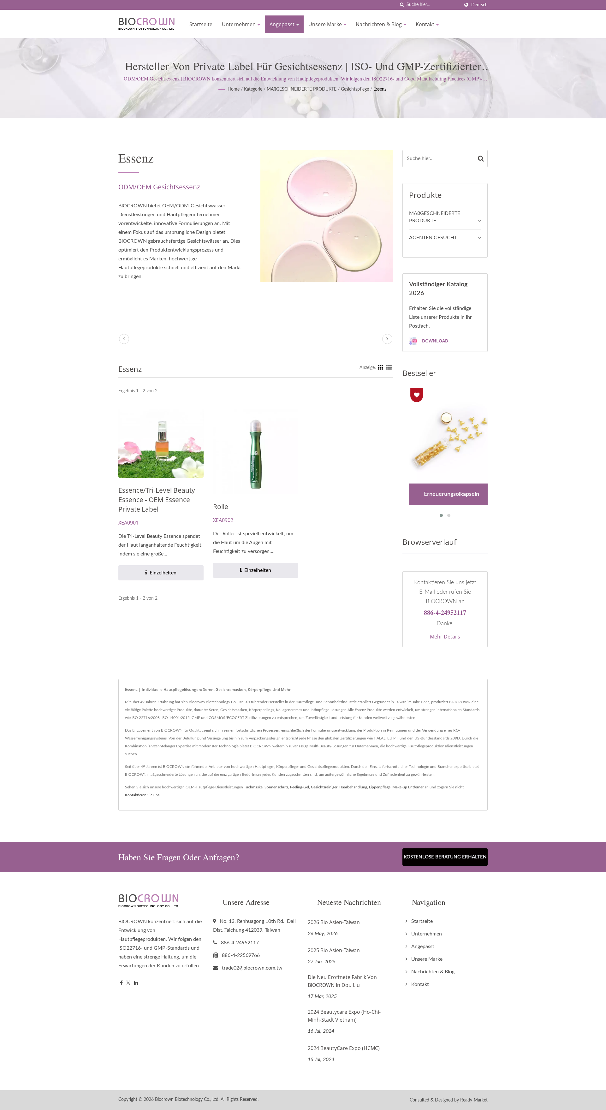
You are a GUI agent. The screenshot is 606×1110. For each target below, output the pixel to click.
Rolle (220, 506)
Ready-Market (474, 1100)
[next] (387, 339)
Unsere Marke (325, 24)
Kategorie (253, 89)
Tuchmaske (253, 787)
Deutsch (479, 5)
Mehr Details (445, 636)
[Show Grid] (381, 368)
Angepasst (283, 24)
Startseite (200, 24)
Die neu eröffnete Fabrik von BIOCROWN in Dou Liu (342, 981)
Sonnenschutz (276, 787)
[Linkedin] (136, 983)
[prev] (124, 339)
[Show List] (389, 368)
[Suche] (402, 5)
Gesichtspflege (355, 89)
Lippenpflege (379, 787)
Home (234, 89)
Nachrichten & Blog (379, 24)
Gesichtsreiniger (324, 787)
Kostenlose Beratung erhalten (445, 857)
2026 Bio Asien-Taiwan (334, 922)
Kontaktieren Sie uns (142, 795)
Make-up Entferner (408, 787)
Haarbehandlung (353, 787)
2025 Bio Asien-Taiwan (334, 950)
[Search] (481, 158)
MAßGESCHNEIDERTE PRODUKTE (301, 89)
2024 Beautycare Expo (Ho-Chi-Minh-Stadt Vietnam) (344, 1015)
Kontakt (426, 24)
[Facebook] (121, 983)
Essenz (379, 89)
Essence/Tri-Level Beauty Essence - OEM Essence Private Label (156, 499)
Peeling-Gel (299, 787)
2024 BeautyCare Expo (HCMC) (344, 1048)
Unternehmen (239, 24)
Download (434, 341)
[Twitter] (128, 983)
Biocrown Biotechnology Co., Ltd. (187, 1099)
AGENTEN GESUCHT (433, 237)
